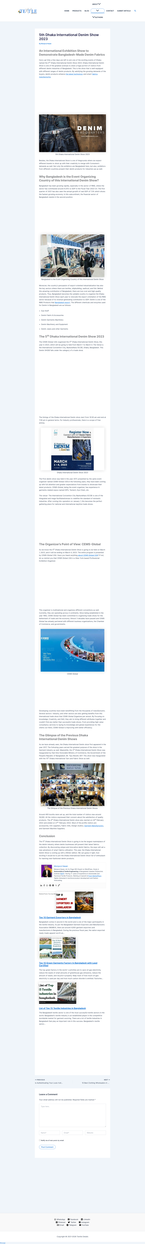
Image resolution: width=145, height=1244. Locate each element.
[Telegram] (53, 885)
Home (66, 11)
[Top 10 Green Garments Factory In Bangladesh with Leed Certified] (57, 948)
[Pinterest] (50, 885)
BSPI (62, 874)
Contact (110, 11)
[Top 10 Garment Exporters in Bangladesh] (74, 902)
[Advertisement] (72, 96)
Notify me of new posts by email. (52, 1140)
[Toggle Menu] (98, 11)
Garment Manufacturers (93, 826)
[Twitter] (56, 885)
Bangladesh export (62, 302)
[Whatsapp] (47, 885)
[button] (99, 4)
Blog (87, 11)
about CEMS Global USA (88, 555)
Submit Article (124, 11)
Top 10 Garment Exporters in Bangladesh (60, 917)
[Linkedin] (41, 885)
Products (76, 11)
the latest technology (74, 74)
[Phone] (59, 885)
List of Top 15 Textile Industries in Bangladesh (62, 1008)
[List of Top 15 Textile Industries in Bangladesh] (57, 993)
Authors (99, 17)
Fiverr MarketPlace (94, 876)
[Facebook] (44, 885)
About (95, 4)
